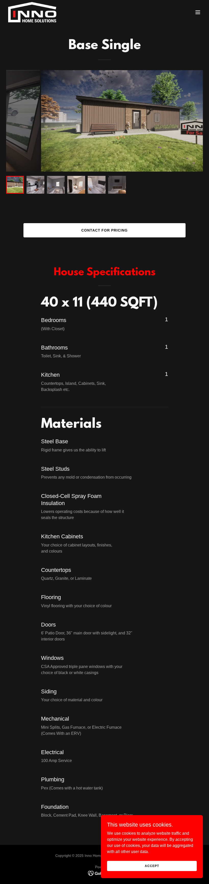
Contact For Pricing (104, 230)
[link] (32, 12)
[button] (198, 12)
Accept (152, 865)
